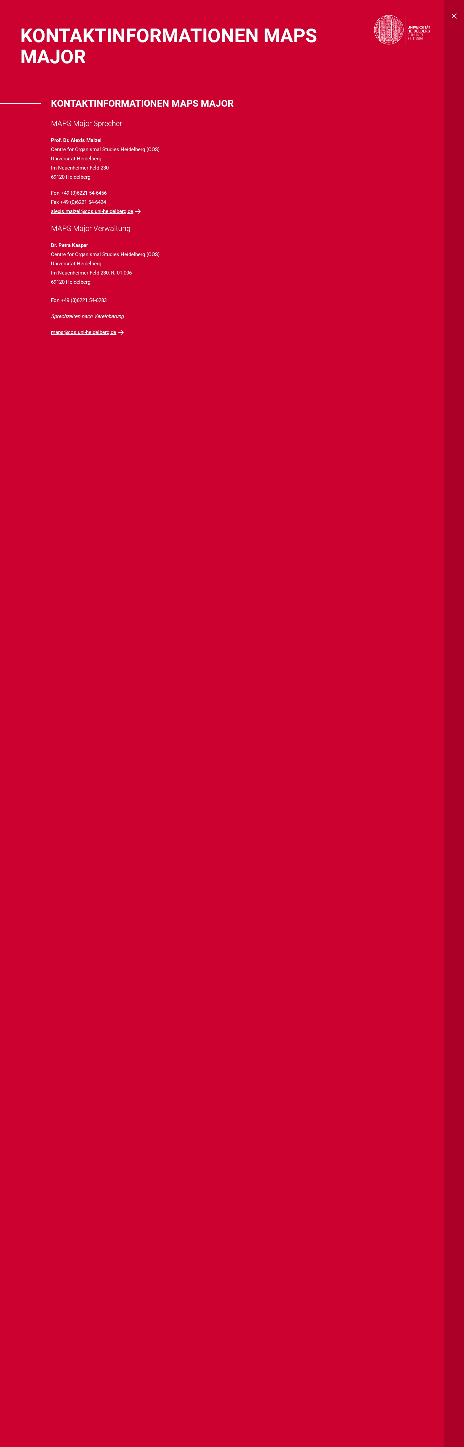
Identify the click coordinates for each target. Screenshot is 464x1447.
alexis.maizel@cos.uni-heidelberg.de (92, 211)
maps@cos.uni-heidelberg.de (83, 332)
